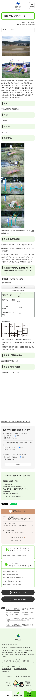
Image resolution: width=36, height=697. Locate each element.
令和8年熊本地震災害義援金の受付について (16, 519)
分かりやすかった (10, 447)
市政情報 (24, 608)
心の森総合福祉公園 (11, 571)
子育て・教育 (25, 612)
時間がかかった (9, 459)
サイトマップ (5, 666)
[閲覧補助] (32, 5)
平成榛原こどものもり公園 (13, 584)
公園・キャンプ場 (20, 614)
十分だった (8, 435)
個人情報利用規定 (6, 669)
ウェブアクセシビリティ (20, 669)
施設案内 (29, 608)
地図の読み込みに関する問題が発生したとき (15, 421)
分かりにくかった (10, 449)
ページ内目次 (9, 29)
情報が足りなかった (11, 438)
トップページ (9, 608)
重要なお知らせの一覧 (17, 537)
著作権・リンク (16, 666)
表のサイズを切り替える (18, 287)
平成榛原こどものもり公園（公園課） (16, 555)
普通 (18, 435)
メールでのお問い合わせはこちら (14, 496)
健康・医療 (31, 618)
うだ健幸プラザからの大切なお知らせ (15, 532)
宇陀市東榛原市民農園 (11, 574)
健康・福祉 (24, 618)
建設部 (5, 481)
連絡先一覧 (26, 661)
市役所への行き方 (9, 661)
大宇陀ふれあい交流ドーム (13, 581)
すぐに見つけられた (11, 457)
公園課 (11, 481)
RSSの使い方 (5, 671)
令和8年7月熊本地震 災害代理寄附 (14, 525)
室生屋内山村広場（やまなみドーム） (16, 577)
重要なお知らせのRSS (17, 540)
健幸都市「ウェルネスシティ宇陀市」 (16, 620)
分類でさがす (17, 608)
